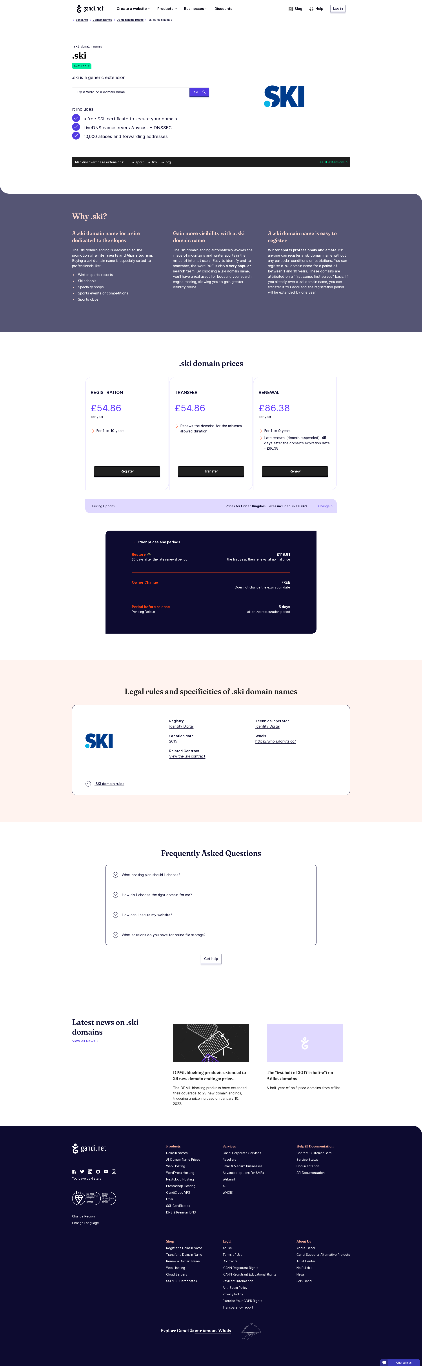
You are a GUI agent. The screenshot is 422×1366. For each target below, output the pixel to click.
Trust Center (305, 1261)
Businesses (194, 8)
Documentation (307, 1166)
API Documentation (310, 1173)
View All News (83, 1041)
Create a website (132, 8)
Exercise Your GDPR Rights (242, 1301)
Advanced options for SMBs (243, 1173)
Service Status (307, 1159)
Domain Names (102, 19)
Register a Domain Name (184, 1248)
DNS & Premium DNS (181, 1212)
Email (169, 1199)
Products (165, 8)
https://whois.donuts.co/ (275, 741)
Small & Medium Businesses (242, 1166)
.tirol (154, 162)
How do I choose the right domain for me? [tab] (157, 895)
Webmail (229, 1179)
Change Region (83, 1216)
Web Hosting (175, 1166)
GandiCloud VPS (178, 1192)
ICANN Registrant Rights (240, 1268)
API (225, 1186)
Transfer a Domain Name (184, 1254)
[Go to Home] (90, 9)
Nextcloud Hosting (180, 1179)
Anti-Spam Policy (235, 1287)
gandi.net (82, 19)
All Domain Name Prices (183, 1159)
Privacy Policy (233, 1294)
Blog (298, 8)
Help (319, 8)
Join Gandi (304, 1281)
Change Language (85, 1223)
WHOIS (228, 1192)
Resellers (229, 1159)
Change (324, 506)
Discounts (223, 8)
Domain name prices (130, 19)
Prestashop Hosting (180, 1186)
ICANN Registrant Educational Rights (249, 1274)
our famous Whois (213, 1330)
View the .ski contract (187, 756)
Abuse (227, 1248)
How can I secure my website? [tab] (147, 915)
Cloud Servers (176, 1274)
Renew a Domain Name (183, 1261)
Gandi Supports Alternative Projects (323, 1254)
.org (168, 162)
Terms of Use (232, 1254)
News (300, 1274)
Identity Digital (181, 726)
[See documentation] (148, 554)
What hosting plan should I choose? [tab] (151, 875)
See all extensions (331, 162)
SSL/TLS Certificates (181, 1281)
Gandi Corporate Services (242, 1153)
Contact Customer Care (314, 1153)
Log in (338, 8)
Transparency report (238, 1307)
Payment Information (238, 1281)
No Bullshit (304, 1268)
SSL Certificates (178, 1206)
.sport (139, 162)
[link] (74, 1171)
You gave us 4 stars (86, 1178)
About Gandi (305, 1248)
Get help (211, 958)
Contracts (230, 1261)
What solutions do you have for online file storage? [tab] (164, 935)
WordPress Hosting (180, 1173)
